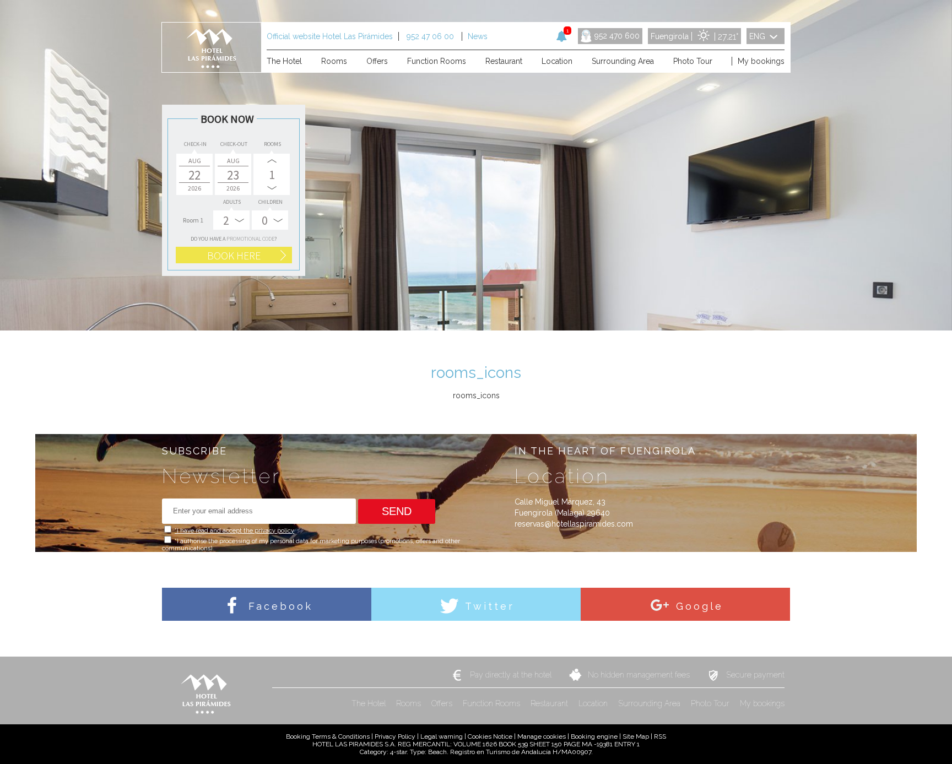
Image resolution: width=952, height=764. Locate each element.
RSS (660, 736)
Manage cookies (541, 736)
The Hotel (369, 703)
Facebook (278, 606)
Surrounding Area (650, 703)
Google (697, 606)
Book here (234, 255)
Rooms (272, 144)
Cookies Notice (490, 736)
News (478, 36)
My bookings (762, 703)
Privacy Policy (395, 736)
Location (594, 703)
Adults (232, 201)
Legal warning (441, 736)
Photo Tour (711, 703)
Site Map (636, 736)
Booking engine (594, 736)
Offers (443, 703)
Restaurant (550, 703)
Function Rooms (492, 703)
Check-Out (233, 144)
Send (397, 511)
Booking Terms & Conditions (328, 736)
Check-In (195, 144)
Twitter (488, 606)
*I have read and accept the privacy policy (234, 530)
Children (270, 201)
